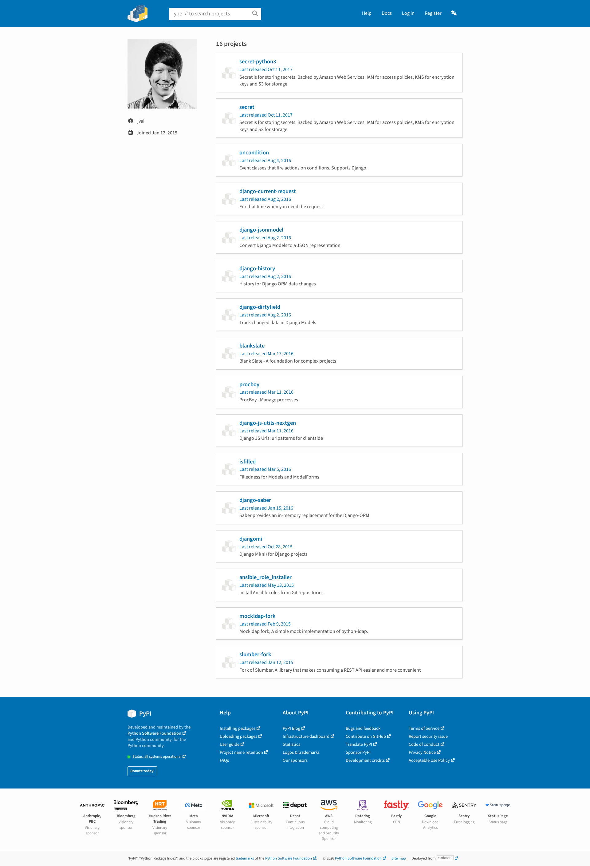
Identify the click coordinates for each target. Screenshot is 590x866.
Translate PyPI (359, 744)
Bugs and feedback (363, 728)
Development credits (365, 760)
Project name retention (241, 752)
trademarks (245, 858)
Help (367, 13)
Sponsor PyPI (358, 752)
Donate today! (142, 771)
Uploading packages (238, 736)
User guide (229, 744)
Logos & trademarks (301, 752)
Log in (408, 13)
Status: (156, 756)
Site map (398, 858)
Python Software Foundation (154, 733)
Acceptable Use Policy (429, 760)
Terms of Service (424, 728)
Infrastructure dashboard (306, 736)
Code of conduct (424, 744)
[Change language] (454, 13)
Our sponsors (295, 760)
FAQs (224, 760)
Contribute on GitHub (366, 736)
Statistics (291, 744)
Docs (387, 13)
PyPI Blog (291, 728)
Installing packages (237, 728)
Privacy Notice (422, 752)
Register (433, 13)
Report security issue (428, 736)
